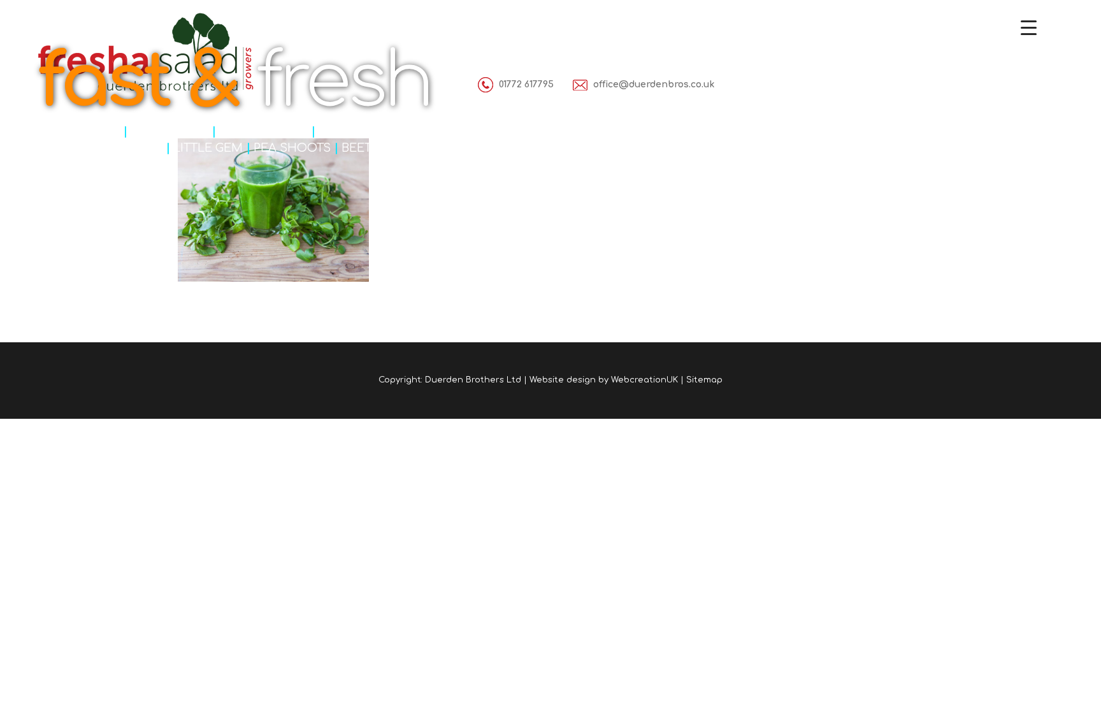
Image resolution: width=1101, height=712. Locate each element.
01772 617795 (526, 84)
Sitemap (704, 379)
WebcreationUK (644, 379)
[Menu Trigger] (1028, 27)
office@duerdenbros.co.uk (653, 84)
